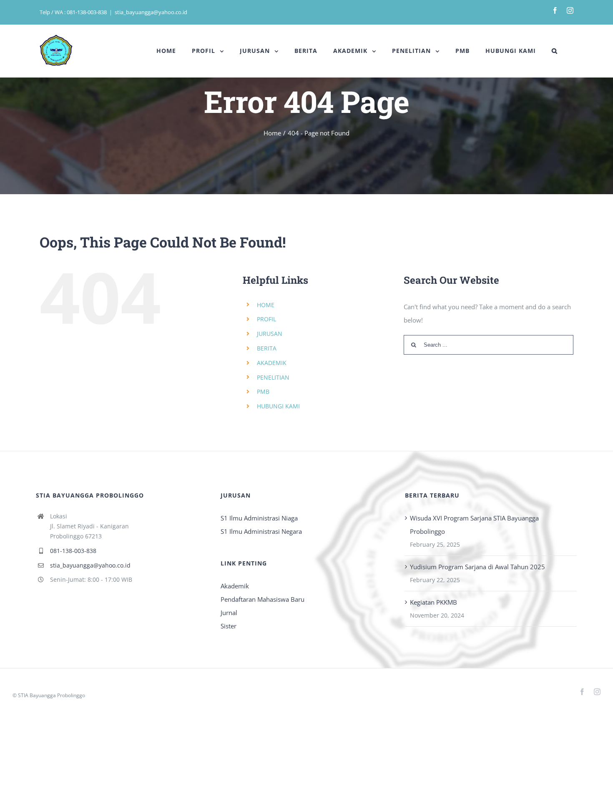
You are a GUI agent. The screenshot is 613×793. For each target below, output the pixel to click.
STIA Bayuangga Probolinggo (51, 695)
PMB (263, 391)
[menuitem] (166, 51)
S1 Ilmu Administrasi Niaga (259, 518)
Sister (228, 626)
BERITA (266, 348)
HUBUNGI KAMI (278, 406)
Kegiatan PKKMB (433, 602)
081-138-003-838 (73, 551)
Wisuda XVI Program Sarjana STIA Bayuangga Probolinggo (474, 524)
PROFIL (266, 319)
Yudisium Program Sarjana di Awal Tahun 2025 (477, 567)
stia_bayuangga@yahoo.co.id (151, 12)
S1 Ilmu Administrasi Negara (261, 531)
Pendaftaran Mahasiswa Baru (262, 599)
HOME (265, 305)
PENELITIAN (273, 377)
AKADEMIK (271, 363)
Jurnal (229, 612)
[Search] (555, 51)
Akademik (235, 586)
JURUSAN (269, 334)
